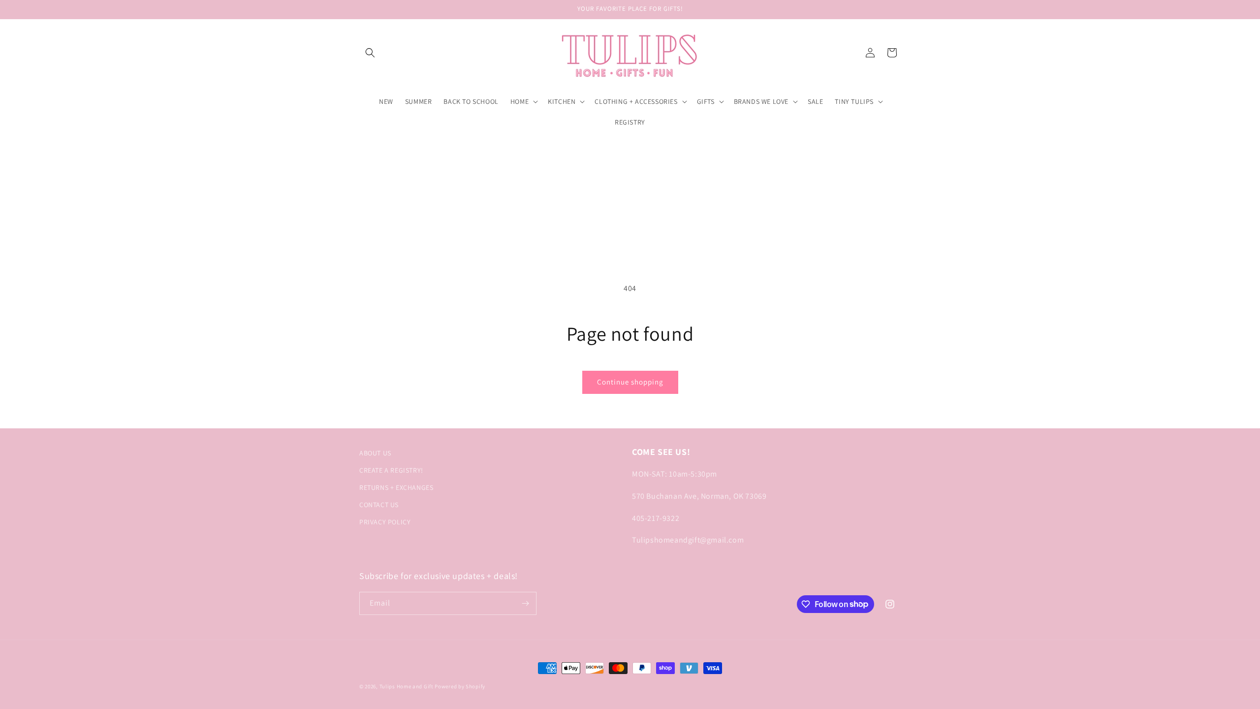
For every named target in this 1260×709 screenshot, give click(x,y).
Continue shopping (630, 382)
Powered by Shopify (460, 686)
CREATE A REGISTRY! (391, 470)
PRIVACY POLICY (384, 521)
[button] (370, 53)
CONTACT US (379, 504)
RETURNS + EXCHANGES (396, 487)
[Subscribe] (525, 603)
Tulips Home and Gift (406, 686)
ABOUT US (375, 453)
